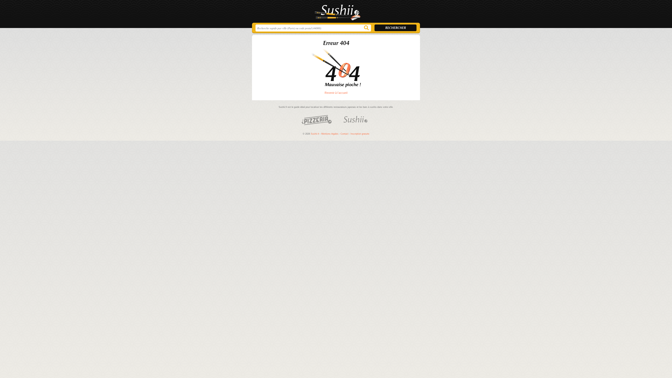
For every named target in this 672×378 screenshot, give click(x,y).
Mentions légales (329, 133)
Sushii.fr (336, 12)
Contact (344, 133)
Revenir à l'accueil (336, 92)
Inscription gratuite (360, 133)
